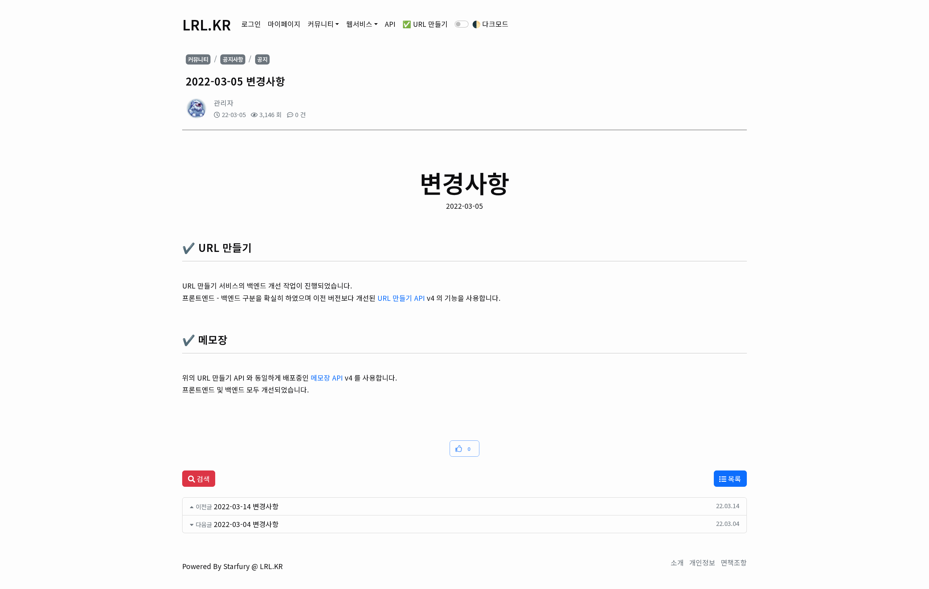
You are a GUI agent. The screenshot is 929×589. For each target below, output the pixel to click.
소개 (677, 562)
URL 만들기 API (401, 298)
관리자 (223, 103)
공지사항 (233, 59)
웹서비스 (359, 24)
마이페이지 (284, 24)
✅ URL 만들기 (425, 24)
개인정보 (702, 562)
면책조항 (734, 562)
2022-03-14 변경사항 (246, 506)
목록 (733, 479)
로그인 (251, 24)
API (390, 24)
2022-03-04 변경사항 (246, 524)
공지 (262, 59)
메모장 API (327, 378)
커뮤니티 (321, 24)
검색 (202, 479)
